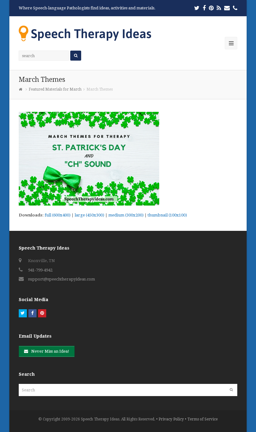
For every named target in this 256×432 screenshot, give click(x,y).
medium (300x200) (126, 215)
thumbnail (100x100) (167, 215)
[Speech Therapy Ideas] (85, 33)
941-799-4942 (40, 270)
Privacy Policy (171, 419)
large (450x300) (89, 215)
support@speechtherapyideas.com (61, 279)
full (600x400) (58, 215)
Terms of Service (202, 419)
